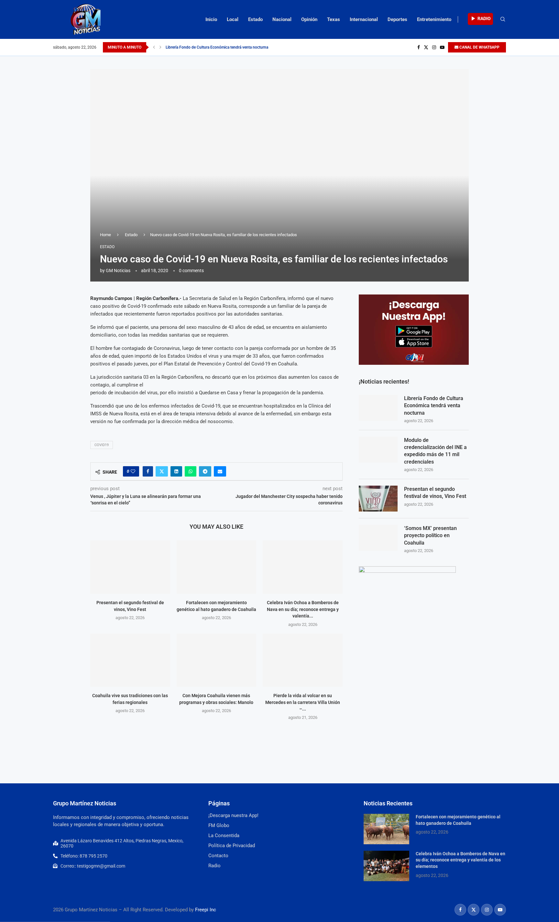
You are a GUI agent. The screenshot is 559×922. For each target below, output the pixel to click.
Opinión (309, 19)
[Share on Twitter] (162, 471)
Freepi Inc (205, 910)
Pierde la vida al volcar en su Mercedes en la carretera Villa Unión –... (302, 702)
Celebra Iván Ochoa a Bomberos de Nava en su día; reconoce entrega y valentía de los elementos (460, 860)
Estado (255, 19)
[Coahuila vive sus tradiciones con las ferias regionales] (130, 660)
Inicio (211, 19)
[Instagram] (434, 47)
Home (105, 234)
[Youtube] (442, 47)
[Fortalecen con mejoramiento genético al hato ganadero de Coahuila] (217, 567)
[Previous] (154, 47)
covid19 (101, 445)
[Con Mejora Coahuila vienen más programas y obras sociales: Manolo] (217, 660)
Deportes (397, 19)
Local (232, 19)
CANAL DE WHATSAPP (478, 47)
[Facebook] (418, 47)
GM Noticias (118, 270)
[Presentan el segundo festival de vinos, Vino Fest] (130, 567)
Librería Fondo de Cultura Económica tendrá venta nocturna (217, 47)
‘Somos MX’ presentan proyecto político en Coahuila (430, 535)
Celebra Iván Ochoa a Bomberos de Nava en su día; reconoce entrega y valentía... (303, 609)
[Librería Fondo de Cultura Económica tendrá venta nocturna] (378, 408)
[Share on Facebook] (148, 471)
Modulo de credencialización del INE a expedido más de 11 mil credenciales (435, 451)
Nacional (281, 19)
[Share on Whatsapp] (190, 471)
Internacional (364, 19)
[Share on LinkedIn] (176, 471)
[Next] (160, 47)
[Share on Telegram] (205, 471)
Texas (333, 19)
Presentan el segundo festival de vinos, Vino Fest (435, 492)
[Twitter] (426, 47)
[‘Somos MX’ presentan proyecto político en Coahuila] (378, 538)
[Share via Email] (220, 471)
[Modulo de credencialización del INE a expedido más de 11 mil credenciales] (378, 450)
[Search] (502, 19)
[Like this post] (133, 471)
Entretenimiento (434, 19)
